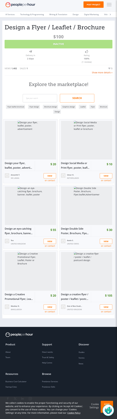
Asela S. (70, 240)
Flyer (93, 107)
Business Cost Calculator (16, 381)
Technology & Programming (32, 14)
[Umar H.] (63, 175)
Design (76, 14)
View (49, 175)
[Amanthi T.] (7, 175)
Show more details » (102, 72)
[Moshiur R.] (7, 306)
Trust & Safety (48, 357)
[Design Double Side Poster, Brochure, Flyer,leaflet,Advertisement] (86, 206)
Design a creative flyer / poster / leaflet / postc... (74, 297)
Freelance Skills (48, 387)
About (8, 352)
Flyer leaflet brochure (15, 107)
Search (77, 98)
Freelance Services (50, 381)
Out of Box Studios (74, 306)
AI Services (10, 14)
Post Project (93, 4)
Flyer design (34, 107)
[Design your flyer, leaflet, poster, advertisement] (30, 140)
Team (7, 357)
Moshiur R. (15, 306)
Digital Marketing (91, 14)
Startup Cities (11, 387)
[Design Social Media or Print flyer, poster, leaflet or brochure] (86, 140)
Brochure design (50, 107)
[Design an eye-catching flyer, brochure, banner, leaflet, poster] (30, 206)
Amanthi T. (15, 175)
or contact (50, 180)
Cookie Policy (73, 412)
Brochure (103, 107)
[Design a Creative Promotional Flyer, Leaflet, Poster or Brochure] (30, 271)
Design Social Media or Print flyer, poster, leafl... (75, 165)
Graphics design (68, 107)
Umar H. (70, 175)
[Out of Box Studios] (63, 306)
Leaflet (83, 107)
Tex (12, 240)
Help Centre (47, 362)
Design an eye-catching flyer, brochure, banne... (18, 231)
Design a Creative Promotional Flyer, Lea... (19, 297)
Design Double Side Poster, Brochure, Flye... (75, 231)
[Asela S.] (63, 240)
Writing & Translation (58, 14)
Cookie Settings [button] (94, 406)
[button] (108, 5)
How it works (47, 352)
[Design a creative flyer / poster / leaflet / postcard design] (86, 271)
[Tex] (7, 240)
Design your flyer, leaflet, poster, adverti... (18, 165)
